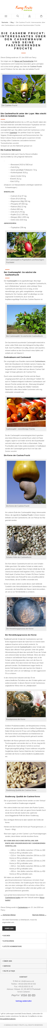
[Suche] (18, 16)
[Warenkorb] (41, 16)
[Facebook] (23, 1010)
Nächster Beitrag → (39, 915)
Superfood (13, 133)
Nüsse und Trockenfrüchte (24, 61)
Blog (12, 22)
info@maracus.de (27, 981)
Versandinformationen (8, 1019)
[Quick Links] (29, 16)
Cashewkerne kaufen (12, 897)
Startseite (5, 22)
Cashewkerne (23, 907)
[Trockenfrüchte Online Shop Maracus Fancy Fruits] (23, 8)
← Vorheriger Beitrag (8, 915)
